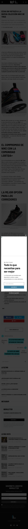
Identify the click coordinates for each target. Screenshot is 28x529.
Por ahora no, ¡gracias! (14, 293)
